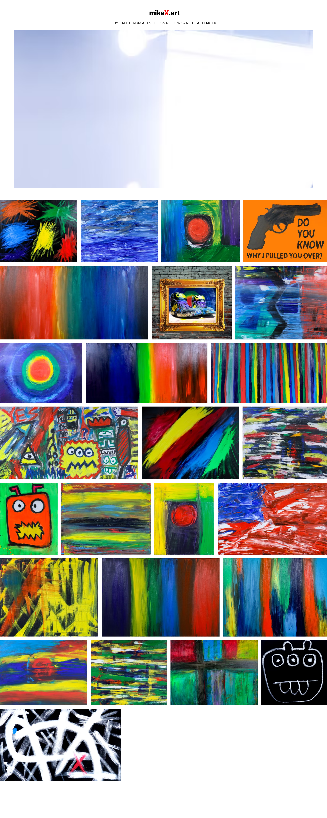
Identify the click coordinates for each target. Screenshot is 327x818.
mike (156, 13)
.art (174, 13)
